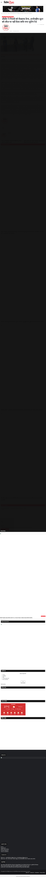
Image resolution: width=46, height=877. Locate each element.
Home (2, 13)
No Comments (5, 679)
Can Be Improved (6, 678)
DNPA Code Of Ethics (5, 849)
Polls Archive (3, 684)
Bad (3, 677)
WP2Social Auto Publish (19, 876)
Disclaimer (37, 872)
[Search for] (44, 3)
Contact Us (32, 872)
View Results (23, 683)
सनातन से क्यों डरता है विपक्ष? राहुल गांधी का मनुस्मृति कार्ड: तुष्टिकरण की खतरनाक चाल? (15, 866)
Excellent (4, 676)
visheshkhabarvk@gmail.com (22, 857)
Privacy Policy (42, 872)
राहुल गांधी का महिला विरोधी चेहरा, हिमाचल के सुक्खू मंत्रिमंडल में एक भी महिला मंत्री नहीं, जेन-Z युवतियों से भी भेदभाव (19, 865)
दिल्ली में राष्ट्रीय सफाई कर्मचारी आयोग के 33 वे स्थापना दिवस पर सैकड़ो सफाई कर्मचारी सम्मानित (16, 618)
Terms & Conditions (4, 851)
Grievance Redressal (4, 850)
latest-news (5, 13)
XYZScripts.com (28, 876)
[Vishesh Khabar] (9, 2)
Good (4, 675)
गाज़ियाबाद (11, 16)
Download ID (3, 848)
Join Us (2, 847)
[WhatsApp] (0, 875)
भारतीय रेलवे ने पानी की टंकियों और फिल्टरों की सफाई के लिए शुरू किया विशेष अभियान (15, 867)
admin (11, 31)
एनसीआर (8, 16)
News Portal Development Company (24, 871)
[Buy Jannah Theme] (23, 9)
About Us (27, 872)
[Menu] (1, 3)
